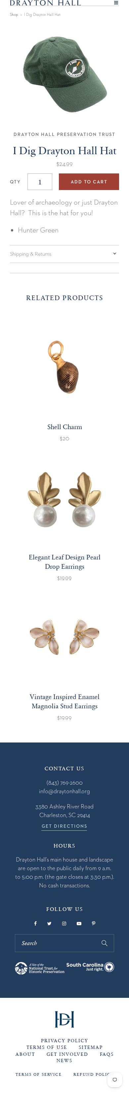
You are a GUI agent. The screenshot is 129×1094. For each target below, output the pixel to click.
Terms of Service (39, 1074)
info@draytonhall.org (64, 791)
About (25, 1054)
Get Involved (67, 1054)
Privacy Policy (64, 1041)
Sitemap (91, 1047)
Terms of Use (46, 1047)
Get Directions (64, 826)
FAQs (107, 1054)
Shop (14, 14)
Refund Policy (93, 1074)
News (64, 1060)
